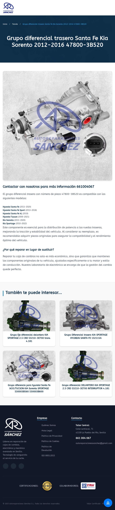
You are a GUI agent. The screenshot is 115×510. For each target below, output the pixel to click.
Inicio (5, 24)
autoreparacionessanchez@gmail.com (94, 443)
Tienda (15, 24)
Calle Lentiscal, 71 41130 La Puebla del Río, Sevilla (91, 429)
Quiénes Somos (49, 425)
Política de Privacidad (52, 436)
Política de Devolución (47, 448)
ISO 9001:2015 (48, 455)
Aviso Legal (47, 430)
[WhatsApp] (21, 466)
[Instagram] (13, 466)
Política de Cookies (50, 441)
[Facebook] (5, 466)
